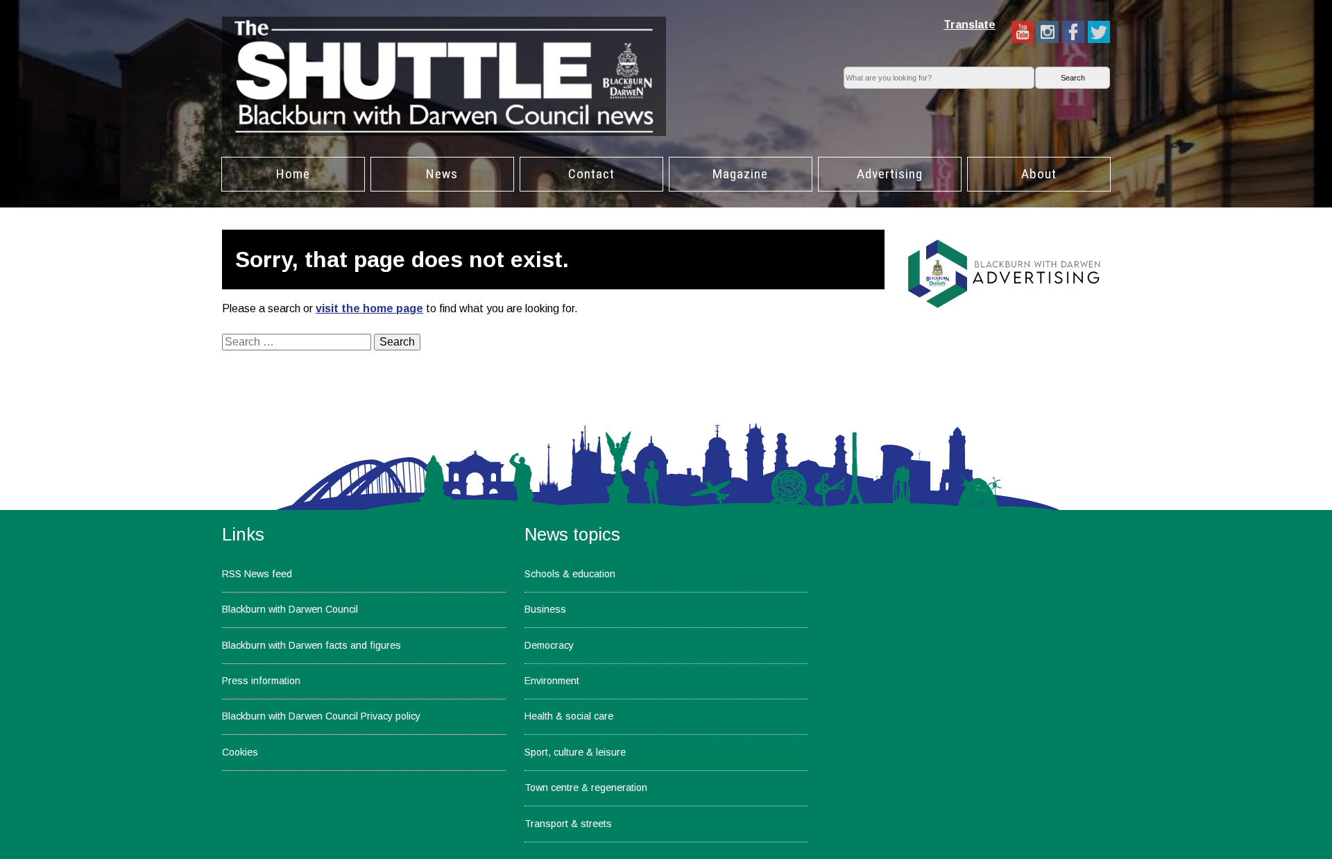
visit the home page (369, 308)
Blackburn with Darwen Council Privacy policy (321, 716)
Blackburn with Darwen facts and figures (311, 645)
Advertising (890, 174)
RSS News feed (257, 573)
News (442, 174)
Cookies (240, 752)
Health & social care (568, 716)
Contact (591, 174)
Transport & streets (568, 823)
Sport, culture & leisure (575, 752)
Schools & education (569, 573)
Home (293, 174)
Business (545, 609)
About (1039, 174)
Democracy (549, 645)
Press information (261, 680)
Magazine (740, 174)
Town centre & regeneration (585, 787)
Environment (551, 680)
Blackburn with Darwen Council (290, 609)
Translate (970, 25)
